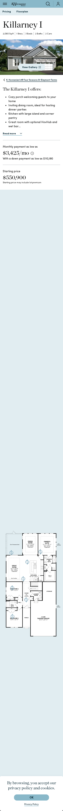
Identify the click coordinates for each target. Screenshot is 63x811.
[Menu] (5, 4)
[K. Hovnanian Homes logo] (18, 3)
